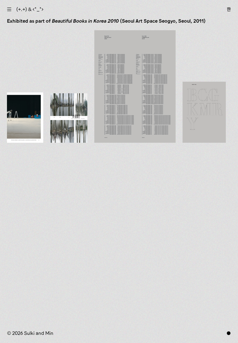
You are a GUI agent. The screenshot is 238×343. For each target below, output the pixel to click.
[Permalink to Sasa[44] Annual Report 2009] (135, 86)
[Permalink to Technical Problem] (25, 117)
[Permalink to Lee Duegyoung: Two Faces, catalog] (68, 118)
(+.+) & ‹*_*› (30, 9)
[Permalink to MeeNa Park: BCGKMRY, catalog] (204, 112)
